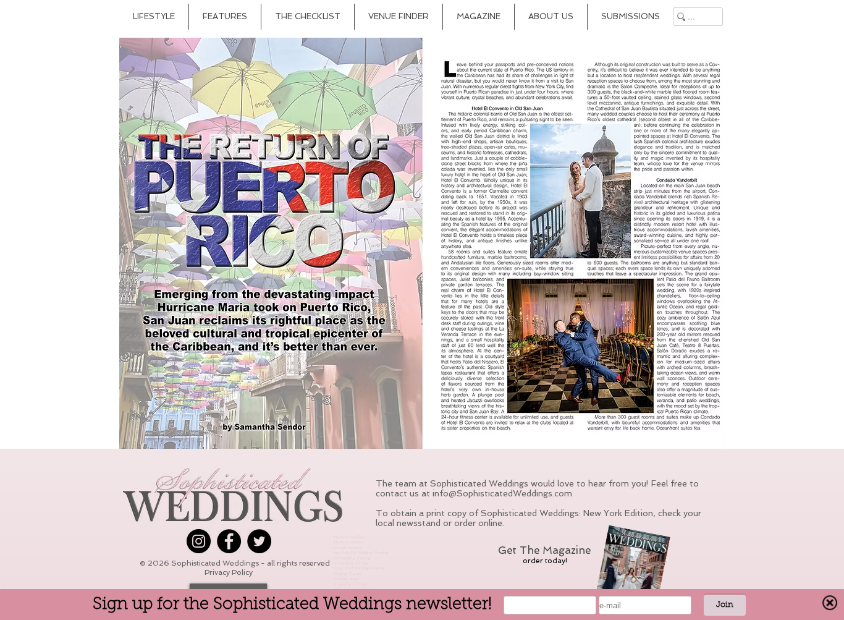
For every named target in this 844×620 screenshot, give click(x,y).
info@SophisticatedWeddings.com (502, 493)
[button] (422, 243)
